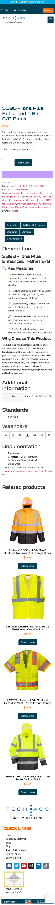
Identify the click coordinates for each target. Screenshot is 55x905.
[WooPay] (27, 174)
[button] (41, 20)
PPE (18, 189)
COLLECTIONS (20, 186)
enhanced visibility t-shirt (35, 196)
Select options (27, 566)
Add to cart (23, 162)
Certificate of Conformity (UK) (22, 460)
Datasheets (13, 453)
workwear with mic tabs (36, 207)
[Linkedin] (39, 866)
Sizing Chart (14, 463)
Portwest (21, 203)
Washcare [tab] (26, 231)
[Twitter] (17, 866)
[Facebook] (9, 866)
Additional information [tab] (34, 225)
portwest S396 (34, 203)
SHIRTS (24, 189)
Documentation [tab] (14, 238)
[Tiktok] (46, 866)
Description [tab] (12, 225)
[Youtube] (24, 866)
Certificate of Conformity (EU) (22, 456)
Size (5, 149)
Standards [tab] (12, 231)
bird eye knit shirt (16, 193)
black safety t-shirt (35, 193)
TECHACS (19, 207)
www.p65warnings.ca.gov (15, 471)
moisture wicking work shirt (27, 200)
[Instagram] (31, 866)
